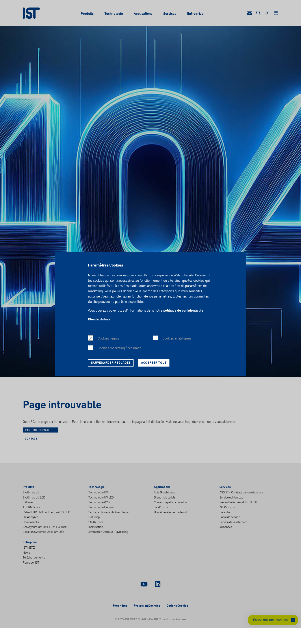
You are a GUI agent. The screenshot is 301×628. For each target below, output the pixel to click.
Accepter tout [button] (153, 362)
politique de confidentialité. (183, 310)
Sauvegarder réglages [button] (111, 362)
